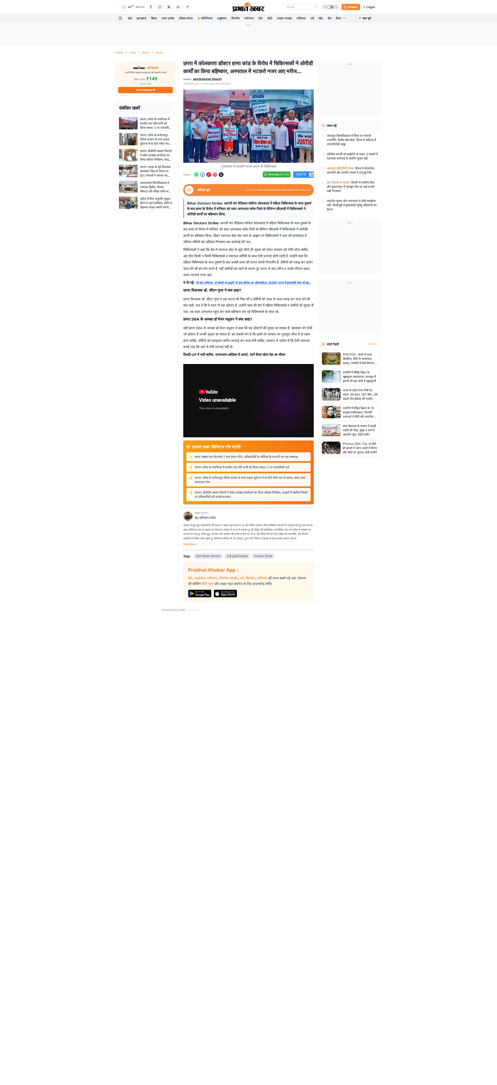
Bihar (145, 52)
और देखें (371, 344)
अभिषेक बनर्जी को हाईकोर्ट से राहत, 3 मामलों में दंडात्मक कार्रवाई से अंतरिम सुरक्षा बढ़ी (352, 156)
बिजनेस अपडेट (228, 578)
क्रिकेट (250, 578)
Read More (189, 544)
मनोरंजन (249, 18)
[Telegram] (187, 7)
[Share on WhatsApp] (196, 174)
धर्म (312, 18)
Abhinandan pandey (207, 79)
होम (130, 18)
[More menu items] (344, 18)
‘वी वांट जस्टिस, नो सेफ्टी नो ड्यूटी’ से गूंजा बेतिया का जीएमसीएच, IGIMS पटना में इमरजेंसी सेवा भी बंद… (253, 283)
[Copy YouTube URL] (208, 174)
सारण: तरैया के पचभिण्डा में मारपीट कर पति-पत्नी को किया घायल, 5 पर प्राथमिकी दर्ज (242, 467)
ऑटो (269, 18)
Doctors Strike (263, 556)
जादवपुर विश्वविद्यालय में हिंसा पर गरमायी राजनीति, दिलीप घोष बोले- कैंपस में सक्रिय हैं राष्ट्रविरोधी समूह (351, 139)
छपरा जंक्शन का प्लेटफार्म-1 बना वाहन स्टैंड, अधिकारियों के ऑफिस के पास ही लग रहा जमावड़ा (246, 457)
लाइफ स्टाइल (284, 18)
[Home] (248, 7)
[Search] (316, 7)
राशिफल (301, 18)
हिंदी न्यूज (207, 583)
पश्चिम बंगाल (186, 18)
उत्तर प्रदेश (168, 18)
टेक (260, 18)
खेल (321, 18)
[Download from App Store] (225, 593)
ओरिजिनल (207, 18)
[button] (248, 126)
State (132, 52)
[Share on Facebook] (202, 174)
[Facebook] (151, 7)
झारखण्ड (141, 18)
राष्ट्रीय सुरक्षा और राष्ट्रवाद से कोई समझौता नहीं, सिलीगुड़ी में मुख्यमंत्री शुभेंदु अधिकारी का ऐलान (352, 205)
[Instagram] (160, 7)
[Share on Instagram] (215, 174)
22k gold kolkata (237, 556)
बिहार (154, 18)
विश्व (338, 18)
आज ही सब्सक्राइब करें (145, 90)
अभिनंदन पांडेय (207, 518)
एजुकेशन (222, 18)
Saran (159, 52)
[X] (169, 7)
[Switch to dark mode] (330, 7)
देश (329, 18)
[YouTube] (178, 7)
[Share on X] (221, 174)
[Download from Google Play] (199, 593)
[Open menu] (120, 18)
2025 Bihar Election (208, 556)
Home (119, 52)
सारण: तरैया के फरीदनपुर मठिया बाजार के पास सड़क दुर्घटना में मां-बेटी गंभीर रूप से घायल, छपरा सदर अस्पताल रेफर (250, 480)
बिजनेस (235, 18)
